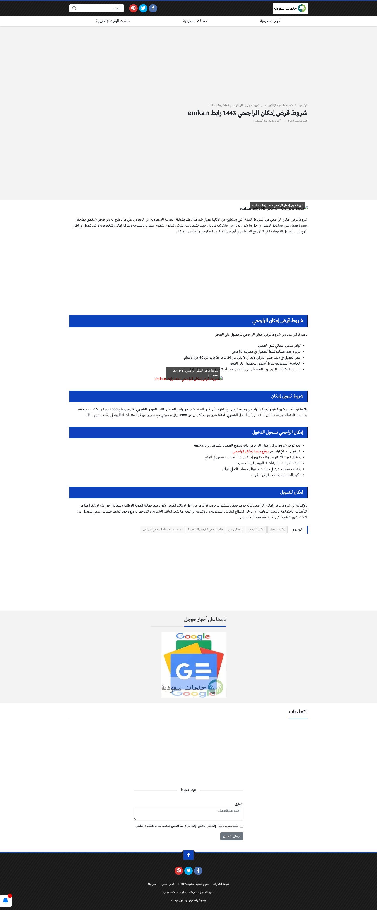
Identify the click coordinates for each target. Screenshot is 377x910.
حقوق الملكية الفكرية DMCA (193, 884)
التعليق (239, 804)
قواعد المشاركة (221, 884)
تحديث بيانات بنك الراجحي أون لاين (162, 530)
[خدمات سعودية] (290, 8)
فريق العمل (167, 884)
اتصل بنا (152, 884)
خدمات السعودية (195, 21)
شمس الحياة (295, 121)
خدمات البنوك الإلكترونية (113, 21)
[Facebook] (153, 8)
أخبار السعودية (270, 21)
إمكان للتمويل (277, 530)
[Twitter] (143, 8)
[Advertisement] (188, 67)
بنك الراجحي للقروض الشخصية (205, 530)
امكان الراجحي (256, 530)
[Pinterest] (133, 8)
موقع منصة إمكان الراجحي (251, 451)
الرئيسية (303, 105)
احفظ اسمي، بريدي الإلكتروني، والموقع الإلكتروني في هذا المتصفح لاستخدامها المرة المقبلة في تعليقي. (187, 826)
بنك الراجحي (235, 530)
